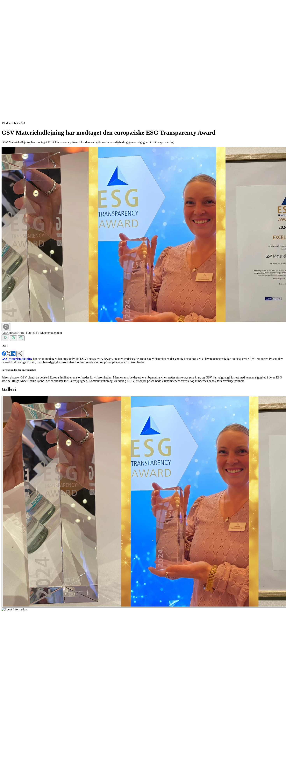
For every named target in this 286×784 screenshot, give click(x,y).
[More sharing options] (20, 354)
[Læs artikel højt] (5, 337)
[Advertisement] (17, 60)
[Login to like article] (6, 327)
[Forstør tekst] (13, 338)
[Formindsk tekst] (21, 338)
